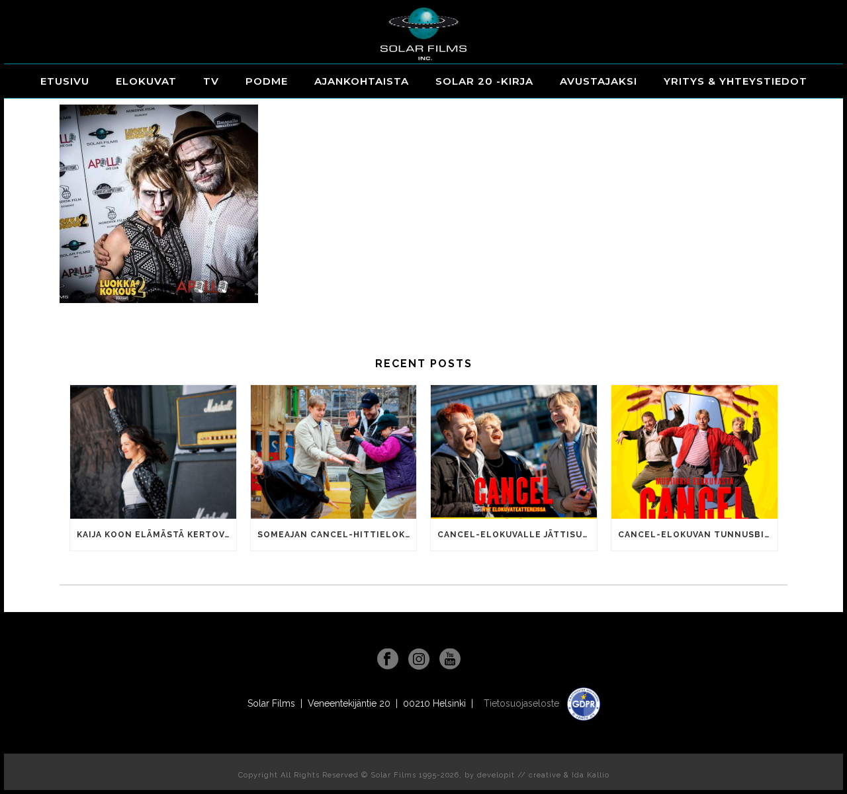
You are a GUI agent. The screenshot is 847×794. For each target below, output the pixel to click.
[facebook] (387, 659)
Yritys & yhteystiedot (735, 81)
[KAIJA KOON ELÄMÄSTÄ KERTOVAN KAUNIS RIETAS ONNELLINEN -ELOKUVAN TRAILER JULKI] (153, 451)
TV (211, 81)
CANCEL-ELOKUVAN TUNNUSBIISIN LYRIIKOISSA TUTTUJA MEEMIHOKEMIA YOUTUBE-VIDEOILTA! (698, 534)
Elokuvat (146, 81)
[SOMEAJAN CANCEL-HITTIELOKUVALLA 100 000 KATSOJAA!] (334, 451)
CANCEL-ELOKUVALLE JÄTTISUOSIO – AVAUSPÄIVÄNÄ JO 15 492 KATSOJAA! (517, 534)
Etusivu (64, 81)
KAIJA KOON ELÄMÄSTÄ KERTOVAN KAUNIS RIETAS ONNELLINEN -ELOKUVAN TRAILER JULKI (156, 534)
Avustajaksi (598, 81)
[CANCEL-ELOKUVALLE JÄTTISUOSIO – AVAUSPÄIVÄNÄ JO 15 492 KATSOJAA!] (514, 451)
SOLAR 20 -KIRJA (484, 81)
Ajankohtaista (361, 81)
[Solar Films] (423, 34)
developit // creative (519, 775)
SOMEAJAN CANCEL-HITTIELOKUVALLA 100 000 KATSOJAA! (337, 534)
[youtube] (450, 659)
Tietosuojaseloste (523, 703)
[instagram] (418, 659)
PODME (266, 81)
